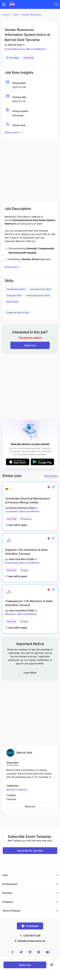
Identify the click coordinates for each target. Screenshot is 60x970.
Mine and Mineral (36, 49)
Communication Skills (40, 289)
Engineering (12, 562)
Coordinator (12, 511)
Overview (12, 762)
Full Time (11, 519)
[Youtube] (47, 952)
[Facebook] (39, 952)
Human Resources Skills (38, 295)
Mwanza (27, 519)
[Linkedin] (30, 952)
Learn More (30, 672)
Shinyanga (14, 57)
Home (5, 14)
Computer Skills (14, 295)
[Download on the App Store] (17, 462)
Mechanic (10, 614)
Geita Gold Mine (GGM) (21, 559)
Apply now (30, 345)
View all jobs (51, 475)
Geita (25, 570)
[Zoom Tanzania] (12, 4)
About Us (30, 806)
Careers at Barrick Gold (17, 312)
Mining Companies (16, 789)
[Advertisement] (30, 170)
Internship (28, 57)
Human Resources (32, 14)
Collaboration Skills (15, 289)
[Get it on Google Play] (42, 462)
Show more (12, 132)
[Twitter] (21, 952)
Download (32, 926)
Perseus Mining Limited (22, 507)
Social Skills (12, 301)
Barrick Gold (15, 44)
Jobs (15, 14)
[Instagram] (12, 952)
